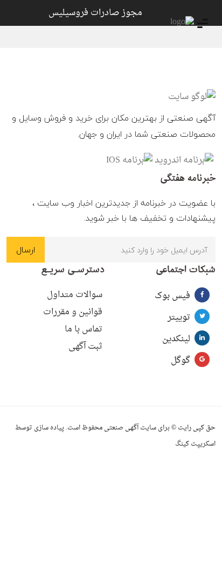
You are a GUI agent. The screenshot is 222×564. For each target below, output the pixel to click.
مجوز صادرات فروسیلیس (95, 13)
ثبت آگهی (85, 347)
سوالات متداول (74, 295)
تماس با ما (83, 329)
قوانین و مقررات (72, 312)
